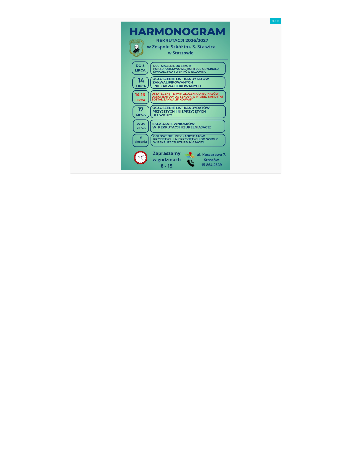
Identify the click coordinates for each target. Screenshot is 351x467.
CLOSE (275, 21)
